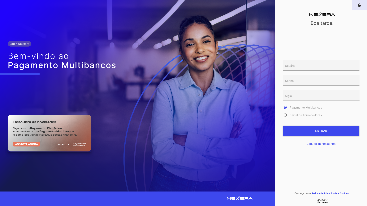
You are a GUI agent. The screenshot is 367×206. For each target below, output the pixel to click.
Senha (289, 81)
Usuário (290, 66)
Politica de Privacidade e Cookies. (331, 193)
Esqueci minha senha (321, 144)
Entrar (321, 131)
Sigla (288, 96)
